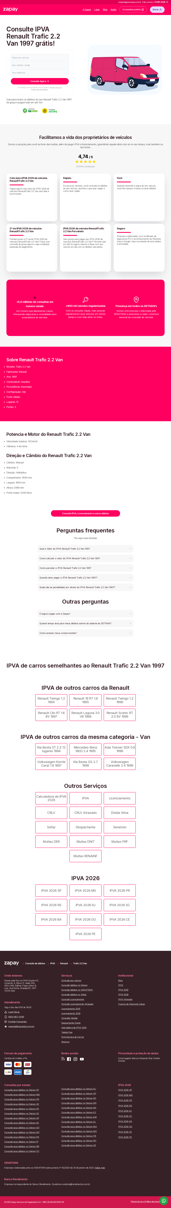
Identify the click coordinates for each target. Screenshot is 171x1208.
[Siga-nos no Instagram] (75, 1059)
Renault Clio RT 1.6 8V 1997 (51, 714)
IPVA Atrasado (125, 999)
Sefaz (51, 827)
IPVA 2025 (123, 990)
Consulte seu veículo (71, 980)
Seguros (65, 1042)
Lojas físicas (14, 1012)
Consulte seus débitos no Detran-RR (21, 1146)
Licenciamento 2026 (70, 1013)
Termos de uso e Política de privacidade (46, 88)
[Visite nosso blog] (63, 1059)
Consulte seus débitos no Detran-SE (78, 1145)
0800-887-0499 (16, 1017)
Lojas (97, 9)
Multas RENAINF (85, 856)
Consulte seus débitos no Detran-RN (78, 1103)
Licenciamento (120, 798)
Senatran (119, 827)
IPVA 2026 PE (85, 934)
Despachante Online (71, 1023)
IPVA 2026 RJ (85, 905)
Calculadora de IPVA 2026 (51, 798)
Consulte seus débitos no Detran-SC (21, 1104)
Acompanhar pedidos (131, 9)
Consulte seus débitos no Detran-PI (21, 1142)
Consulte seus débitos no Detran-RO (78, 1140)
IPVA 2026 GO (85, 919)
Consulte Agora (38, 81)
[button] (85, 548)
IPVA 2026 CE (120, 919)
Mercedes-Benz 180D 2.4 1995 (85, 749)
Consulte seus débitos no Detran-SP (78, 1093)
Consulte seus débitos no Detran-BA (78, 1108)
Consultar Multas (69, 1018)
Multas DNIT (86, 842)
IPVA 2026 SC (119, 905)
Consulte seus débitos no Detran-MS (79, 1131)
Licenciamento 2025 (70, 1009)
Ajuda (113, 9)
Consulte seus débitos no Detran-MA (79, 1126)
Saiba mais (100, 1167)
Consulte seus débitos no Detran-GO (21, 1128)
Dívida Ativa (119, 813)
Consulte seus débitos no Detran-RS (78, 1098)
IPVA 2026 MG (85, 890)
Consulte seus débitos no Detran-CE (21, 1113)
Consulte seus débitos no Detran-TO (21, 1151)
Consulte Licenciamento (72, 999)
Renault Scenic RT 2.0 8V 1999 (119, 714)
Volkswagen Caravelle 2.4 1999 (119, 763)
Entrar (156, 9)
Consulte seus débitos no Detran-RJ (78, 1089)
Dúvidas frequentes (17, 1021)
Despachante (85, 827)
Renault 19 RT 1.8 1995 (85, 700)
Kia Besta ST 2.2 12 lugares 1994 (51, 749)
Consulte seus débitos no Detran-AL (78, 1122)
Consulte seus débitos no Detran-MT (22, 1132)
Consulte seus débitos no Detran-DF (21, 1090)
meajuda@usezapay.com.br (21, 1026)
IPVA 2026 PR (120, 890)
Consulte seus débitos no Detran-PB (78, 1136)
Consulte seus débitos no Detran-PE (21, 1109)
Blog (105, 9)
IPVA (85, 798)
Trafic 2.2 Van (80, 963)
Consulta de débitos (35, 963)
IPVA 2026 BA (51, 919)
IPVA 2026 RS (51, 905)
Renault (64, 963)
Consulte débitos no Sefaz (73, 994)
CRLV (51, 813)
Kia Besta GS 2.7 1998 (85, 763)
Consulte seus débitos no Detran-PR (21, 1099)
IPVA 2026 (123, 994)
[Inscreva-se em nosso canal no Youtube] (82, 1059)
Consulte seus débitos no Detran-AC (21, 1123)
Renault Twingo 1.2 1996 (119, 700)
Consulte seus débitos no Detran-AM (79, 1117)
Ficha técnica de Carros (72, 1037)
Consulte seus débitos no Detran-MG (22, 1094)
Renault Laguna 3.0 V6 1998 (85, 714)
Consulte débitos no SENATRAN (77, 990)
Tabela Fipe (66, 1032)
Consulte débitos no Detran (74, 985)
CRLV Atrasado (85, 813)
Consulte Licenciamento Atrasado (77, 1004)
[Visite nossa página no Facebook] (69, 1059)
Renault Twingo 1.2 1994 (51, 700)
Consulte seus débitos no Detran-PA (21, 1137)
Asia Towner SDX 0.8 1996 (120, 749)
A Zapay (87, 9)
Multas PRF (119, 842)
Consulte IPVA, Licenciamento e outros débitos (85, 513)
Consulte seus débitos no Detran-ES (78, 1112)
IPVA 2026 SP (51, 890)
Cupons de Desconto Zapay (131, 1004)
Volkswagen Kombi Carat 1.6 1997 (51, 763)
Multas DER (51, 842)
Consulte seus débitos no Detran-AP (21, 1118)
